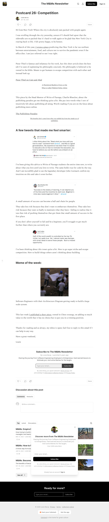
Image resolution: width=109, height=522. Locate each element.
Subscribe (91, 4)
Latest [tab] (24, 423)
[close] (75, 427)
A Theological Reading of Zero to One (54, 85)
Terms (58, 507)
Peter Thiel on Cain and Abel (29, 80)
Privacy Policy (70, 466)
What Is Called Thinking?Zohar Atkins (54, 88)
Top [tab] (18, 423)
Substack (44, 517)
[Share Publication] (83, 4)
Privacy (52, 507)
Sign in (102, 4)
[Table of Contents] (2, 261)
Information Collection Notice (53, 466)
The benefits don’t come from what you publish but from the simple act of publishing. (54, 119)
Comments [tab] (21, 397)
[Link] (12, 130)
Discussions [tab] (32, 423)
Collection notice (68, 507)
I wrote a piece (42, 47)
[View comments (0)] (25, 25)
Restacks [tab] (30, 397)
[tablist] (25, 396)
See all (20, 475)
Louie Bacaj (25, 17)
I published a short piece (40, 314)
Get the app (65, 512)
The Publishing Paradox (26, 113)
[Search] (78, 4)
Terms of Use (65, 464)
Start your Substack (49, 512)
